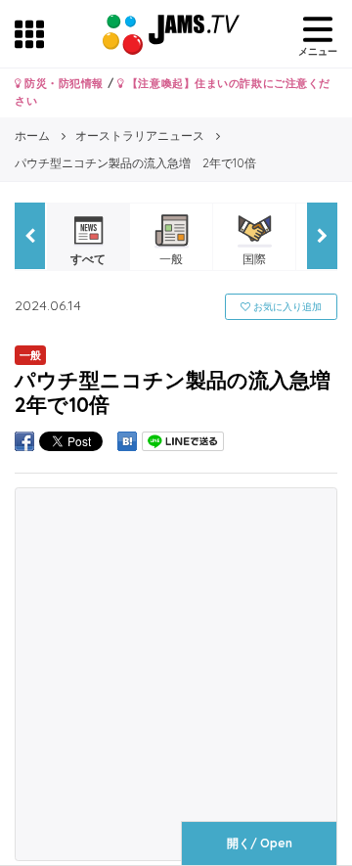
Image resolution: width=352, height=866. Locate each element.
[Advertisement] (176, 674)
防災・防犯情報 (63, 83)
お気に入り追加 (286, 306)
